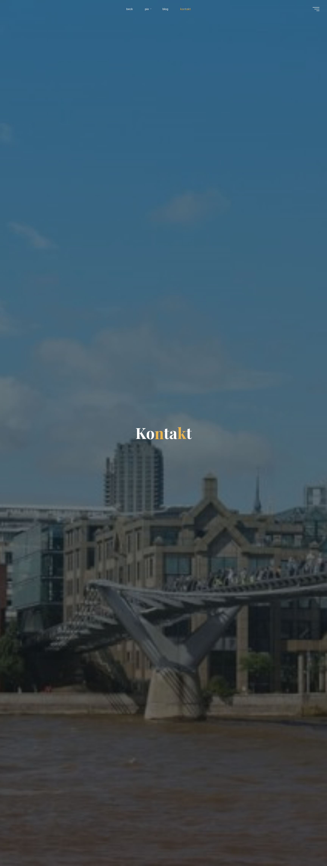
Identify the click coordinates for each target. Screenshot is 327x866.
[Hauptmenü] (316, 9)
